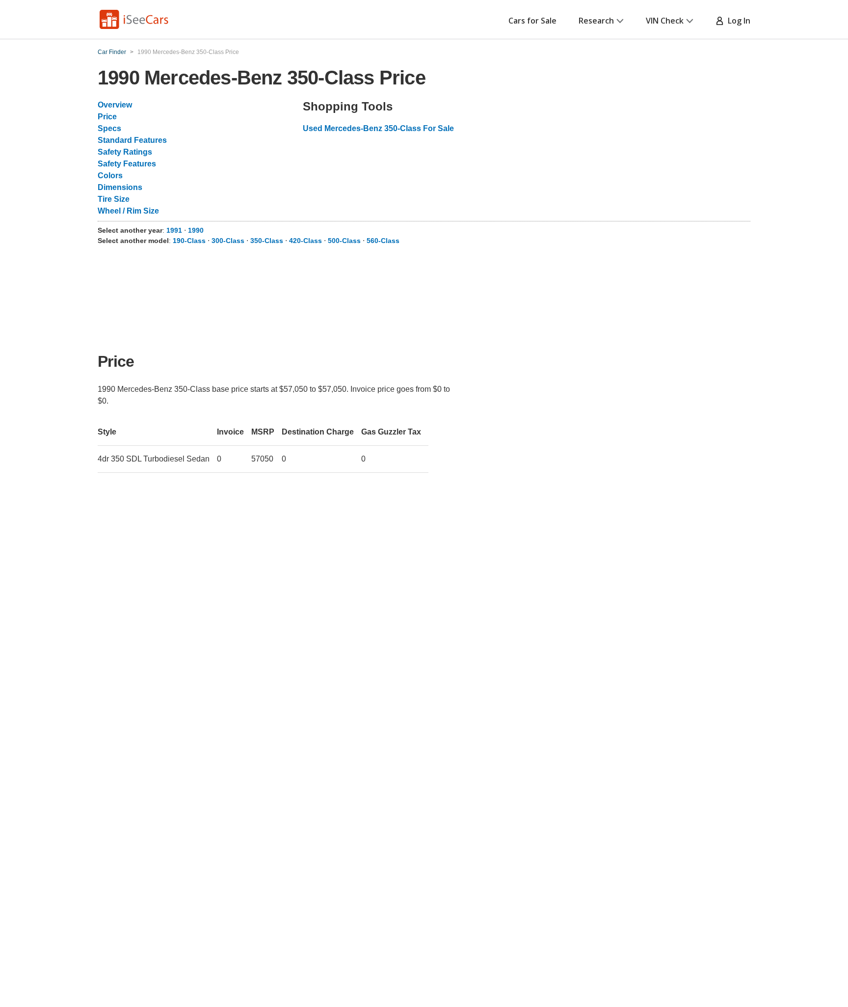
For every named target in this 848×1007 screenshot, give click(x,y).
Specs (109, 128)
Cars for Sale (532, 20)
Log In (737, 20)
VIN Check (665, 20)
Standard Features (132, 140)
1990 (196, 230)
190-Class (189, 241)
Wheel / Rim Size (128, 211)
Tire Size (114, 199)
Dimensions (120, 187)
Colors (110, 175)
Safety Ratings (125, 152)
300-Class (228, 241)
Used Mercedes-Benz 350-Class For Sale (378, 128)
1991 (174, 230)
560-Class (383, 241)
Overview (115, 105)
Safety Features (127, 164)
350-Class (266, 241)
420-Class (305, 241)
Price (107, 116)
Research (596, 20)
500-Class (344, 241)
